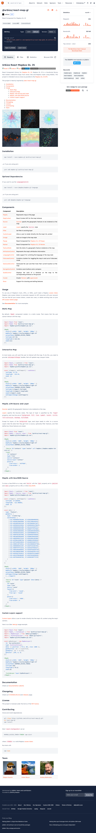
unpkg (36, 808)
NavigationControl (9, 269)
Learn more (22, 48)
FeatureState (7, 248)
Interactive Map (15, 92)
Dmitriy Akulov (15, 792)
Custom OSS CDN (48, 805)
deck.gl (15, 624)
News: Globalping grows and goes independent (62, 825)
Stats (46, 3)
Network (39, 3)
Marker (5, 244)
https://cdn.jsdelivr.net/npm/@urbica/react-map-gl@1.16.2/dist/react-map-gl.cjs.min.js (38, 40)
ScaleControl (7, 272)
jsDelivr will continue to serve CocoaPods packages (16, 825)
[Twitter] (91, 3)
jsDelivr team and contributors (21, 790)
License (8, 104)
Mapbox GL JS (27, 72)
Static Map (13, 90)
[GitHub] (87, 3)
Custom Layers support (17, 97)
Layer (5, 227)
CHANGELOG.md (14, 695)
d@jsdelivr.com (78, 805)
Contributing (10, 106)
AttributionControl (9, 251)
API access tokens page (10, 300)
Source (5, 222)
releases (25, 695)
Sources (18, 222)
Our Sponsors (37, 805)
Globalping (79, 3)
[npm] (52, 10)
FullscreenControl (8, 258)
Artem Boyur (26, 777)
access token (53, 293)
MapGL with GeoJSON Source (19, 95)
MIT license (35, 704)
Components (10, 86)
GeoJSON (32, 486)
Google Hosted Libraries (25, 808)
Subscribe (89, 795)
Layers (18, 227)
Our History (27, 805)
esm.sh (49, 808)
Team (7, 108)
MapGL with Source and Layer (19, 93)
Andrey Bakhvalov (46, 777)
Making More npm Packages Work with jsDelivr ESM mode (65, 821)
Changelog (9, 102)
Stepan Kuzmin (8, 777)
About (20, 805)
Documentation (11, 100)
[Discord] (94, 3)
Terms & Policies (67, 805)
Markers (24, 278)
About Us (32, 3)
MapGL (5, 215)
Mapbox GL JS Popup (38, 241)
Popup (5, 241)
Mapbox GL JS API (41, 77)
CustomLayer (7, 234)
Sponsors (53, 3)
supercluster (34, 278)
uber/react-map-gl (30, 80)
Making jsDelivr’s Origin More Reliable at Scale (14, 821)
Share (78, 63)
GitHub (13, 808)
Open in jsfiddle (10, 48)
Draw (4, 281)
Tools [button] (59, 3)
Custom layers (6, 618)
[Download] (56, 10)
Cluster (5, 278)
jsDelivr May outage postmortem (11, 828)
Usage (8, 88)
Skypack (42, 808)
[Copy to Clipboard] (55, 38)
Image (5, 237)
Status (58, 805)
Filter (4, 230)
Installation (9, 84)
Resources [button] (68, 3)
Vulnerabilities (25, 23)
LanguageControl (8, 255)
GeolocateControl (8, 264)
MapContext (7, 218)
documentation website (16, 686)
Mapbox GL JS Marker (38, 244)
